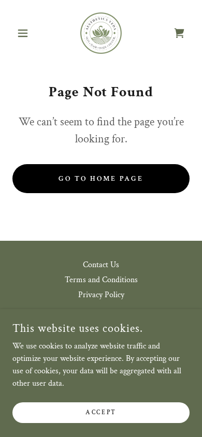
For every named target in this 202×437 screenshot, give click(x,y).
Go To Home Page (101, 178)
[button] (25, 33)
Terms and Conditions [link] (101, 279)
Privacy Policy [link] (101, 294)
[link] (101, 33)
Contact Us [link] (101, 264)
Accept (100, 412)
